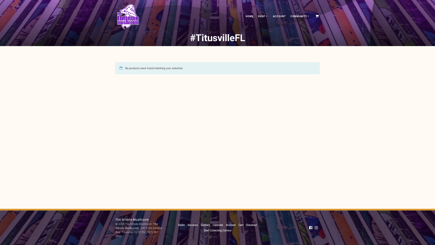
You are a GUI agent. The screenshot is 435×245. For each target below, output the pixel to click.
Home (249, 16)
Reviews (193, 225)
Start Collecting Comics (217, 230)
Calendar (218, 225)
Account (279, 16)
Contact (205, 225)
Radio (181, 225)
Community (298, 16)
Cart (240, 225)
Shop (261, 16)
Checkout (251, 225)
